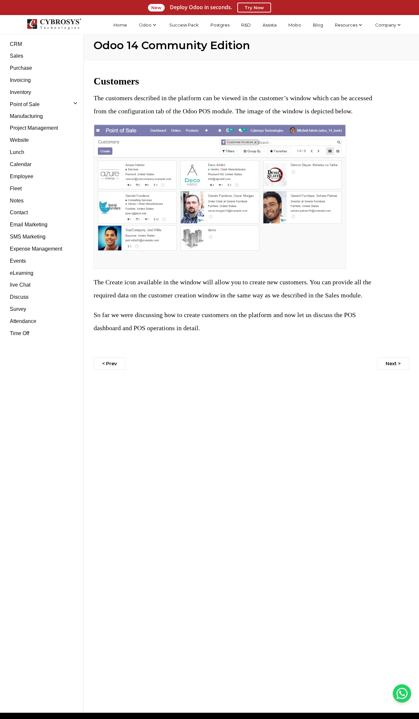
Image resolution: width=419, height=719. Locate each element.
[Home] (54, 25)
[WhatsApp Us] (402, 693)
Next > (393, 364)
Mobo (294, 25)
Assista (270, 25)
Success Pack (184, 25)
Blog (318, 25)
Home (120, 25)
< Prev (109, 364)
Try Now (254, 7)
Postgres (219, 25)
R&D (246, 25)
